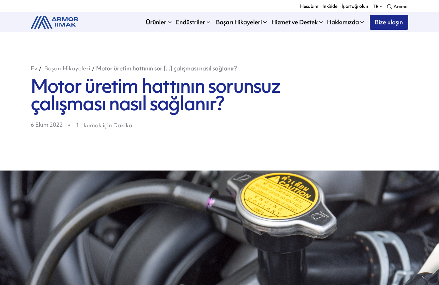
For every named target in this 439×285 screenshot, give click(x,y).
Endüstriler (190, 22)
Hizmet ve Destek (294, 22)
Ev (34, 68)
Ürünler (156, 22)
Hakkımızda (343, 22)
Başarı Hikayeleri (238, 22)
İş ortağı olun (355, 6)
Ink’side (330, 6)
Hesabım (309, 6)
